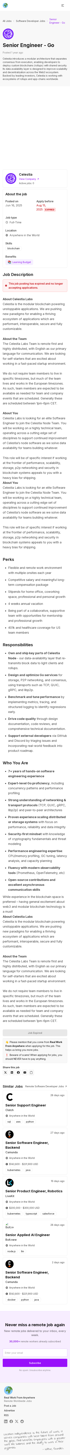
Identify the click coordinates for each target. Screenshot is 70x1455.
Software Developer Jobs (30, 21)
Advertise (9, 1410)
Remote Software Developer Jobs (44, 1086)
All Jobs (7, 21)
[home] (5, 5)
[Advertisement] (35, 126)
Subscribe (35, 1362)
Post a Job (10, 1405)
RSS (6, 1415)
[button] (62, 5)
